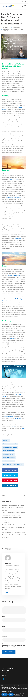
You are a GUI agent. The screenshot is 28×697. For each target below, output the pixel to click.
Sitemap (4, 675)
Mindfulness (14, 29)
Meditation (6, 440)
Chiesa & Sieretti (14, 179)
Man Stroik (8, 563)
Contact (4, 673)
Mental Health (6, 29)
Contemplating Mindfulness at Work (15, 197)
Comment (5, 605)
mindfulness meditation (9, 457)
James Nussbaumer (7, 223)
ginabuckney (16, 27)
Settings (18, 694)
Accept (4, 694)
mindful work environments (10, 447)
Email (4, 626)
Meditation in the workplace (10, 443)
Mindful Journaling (8, 416)
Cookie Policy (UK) (7, 668)
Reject (11, 694)
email (13, 426)
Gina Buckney (18, 418)
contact (23, 428)
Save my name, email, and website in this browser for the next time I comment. (13, 646)
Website (4, 636)
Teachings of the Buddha (13, 275)
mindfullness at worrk (8, 450)
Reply (6, 592)
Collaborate (5, 670)
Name (4, 616)
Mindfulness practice (8, 461)
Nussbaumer (18, 238)
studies (12, 338)
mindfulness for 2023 (8, 454)
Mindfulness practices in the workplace (13, 464)
